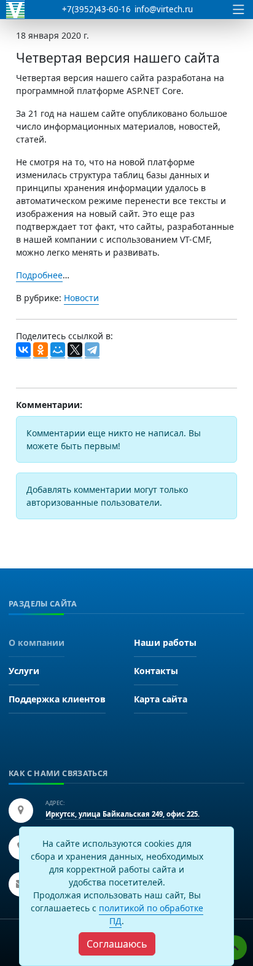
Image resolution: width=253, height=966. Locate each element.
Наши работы (165, 642)
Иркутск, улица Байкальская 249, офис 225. (122, 814)
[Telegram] (92, 350)
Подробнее (39, 275)
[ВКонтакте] (23, 350)
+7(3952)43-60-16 (96, 9)
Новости (81, 298)
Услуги (24, 671)
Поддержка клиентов (57, 699)
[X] (75, 350)
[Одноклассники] (40, 350)
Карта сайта (160, 699)
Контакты (156, 671)
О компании (36, 642)
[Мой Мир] (57, 350)
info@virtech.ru (163, 9)
